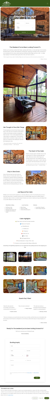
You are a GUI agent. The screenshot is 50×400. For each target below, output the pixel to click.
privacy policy (29, 372)
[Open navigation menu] (47, 3)
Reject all (41, 398)
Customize (35, 398)
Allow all (46, 398)
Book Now (24, 32)
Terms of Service (36, 372)
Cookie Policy (10, 395)
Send (37, 377)
